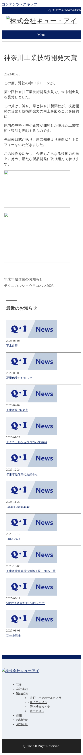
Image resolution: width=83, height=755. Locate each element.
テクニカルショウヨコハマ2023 (29, 286)
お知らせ (22, 724)
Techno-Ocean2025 (18, 506)
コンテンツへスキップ (19, 4)
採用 (19, 715)
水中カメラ (37, 711)
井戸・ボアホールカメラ (46, 697)
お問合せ (22, 719)
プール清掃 (13, 635)
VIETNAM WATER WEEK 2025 (25, 603)
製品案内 (22, 693)
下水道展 (12, 345)
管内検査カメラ (40, 706)
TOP (18, 684)
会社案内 (22, 689)
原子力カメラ (38, 702)
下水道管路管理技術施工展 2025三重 (31, 571)
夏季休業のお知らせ (19, 377)
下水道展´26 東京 (17, 410)
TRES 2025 (14, 538)
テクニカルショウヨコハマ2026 (26, 442)
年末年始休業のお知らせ (23, 279)
